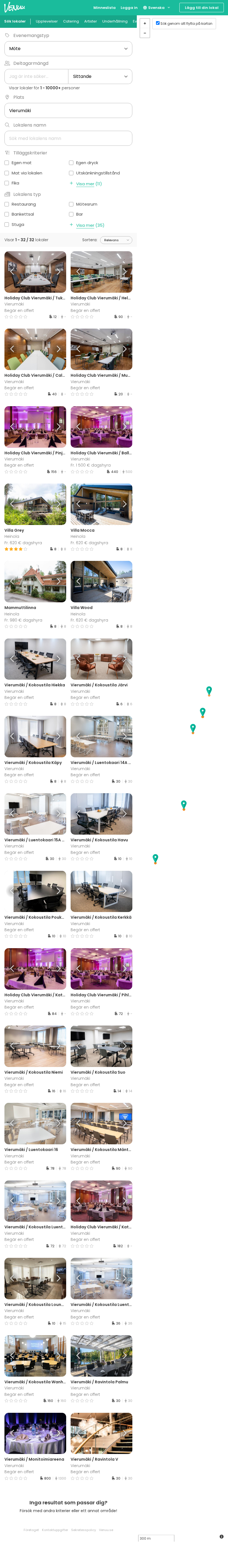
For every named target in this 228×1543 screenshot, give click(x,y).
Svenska (156, 7)
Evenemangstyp (31, 35)
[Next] (58, 272)
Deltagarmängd (30, 63)
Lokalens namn (29, 125)
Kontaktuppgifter (55, 1530)
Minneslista (104, 7)
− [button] (145, 33)
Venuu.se (106, 1530)
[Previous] (12, 272)
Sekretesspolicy (83, 1530)
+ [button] (145, 23)
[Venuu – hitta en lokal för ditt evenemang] (14, 7)
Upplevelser (47, 21)
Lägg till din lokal (202, 7)
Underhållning (115, 21)
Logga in (129, 7)
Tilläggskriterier (30, 153)
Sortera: (89, 240)
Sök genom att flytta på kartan (186, 23)
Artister (90, 21)
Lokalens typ (27, 194)
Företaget (31, 1530)
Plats (18, 97)
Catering (71, 21)
